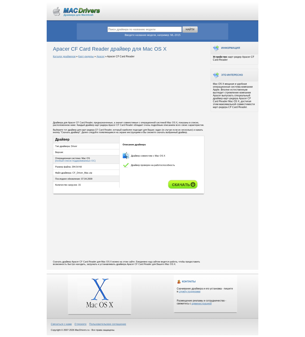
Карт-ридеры (86, 56)
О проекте (80, 324)
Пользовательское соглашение (107, 324)
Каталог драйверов (64, 56)
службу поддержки (189, 291)
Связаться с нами (61, 324)
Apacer (100, 56)
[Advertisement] (128, 90)
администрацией (202, 303)
